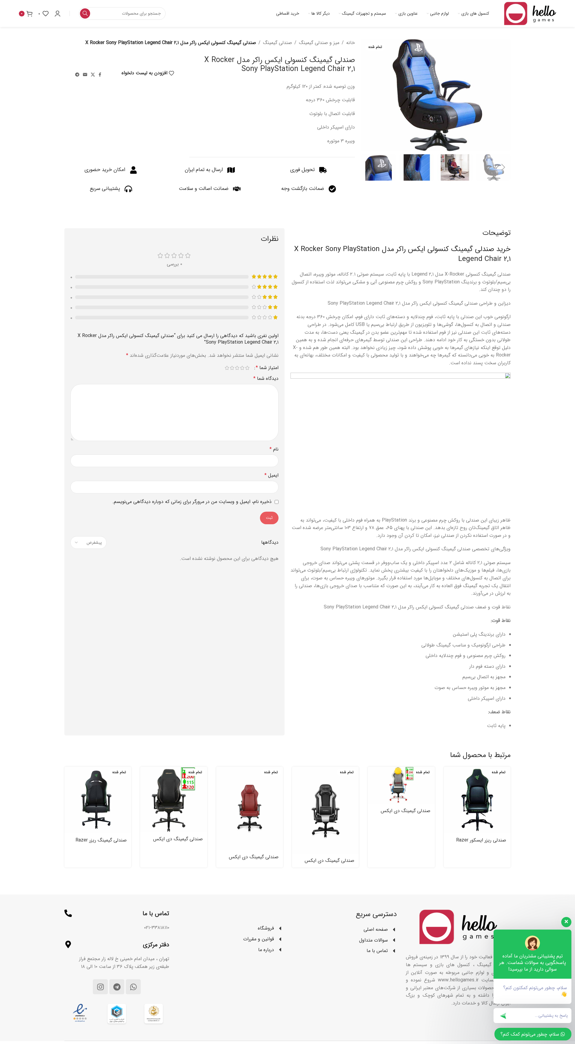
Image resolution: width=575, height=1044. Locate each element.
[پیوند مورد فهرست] (230, 928)
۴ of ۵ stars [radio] (231, 367)
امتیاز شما (267, 367)
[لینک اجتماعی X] (93, 75)
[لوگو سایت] (530, 13)
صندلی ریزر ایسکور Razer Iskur (481, 843)
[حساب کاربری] (57, 13)
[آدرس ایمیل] (85, 75)
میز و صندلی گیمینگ (319, 42)
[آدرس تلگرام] (77, 75)
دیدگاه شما (266, 378)
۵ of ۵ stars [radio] (226, 367)
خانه (350, 42)
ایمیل (271, 475)
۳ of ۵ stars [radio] (237, 367)
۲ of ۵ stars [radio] (242, 367)
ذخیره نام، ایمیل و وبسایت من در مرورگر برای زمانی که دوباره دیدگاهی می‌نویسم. (192, 501)
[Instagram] (100, 986)
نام (274, 449)
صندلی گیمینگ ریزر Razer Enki (101, 843)
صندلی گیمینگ (277, 42)
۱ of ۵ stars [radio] (247, 367)
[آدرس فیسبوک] (100, 75)
